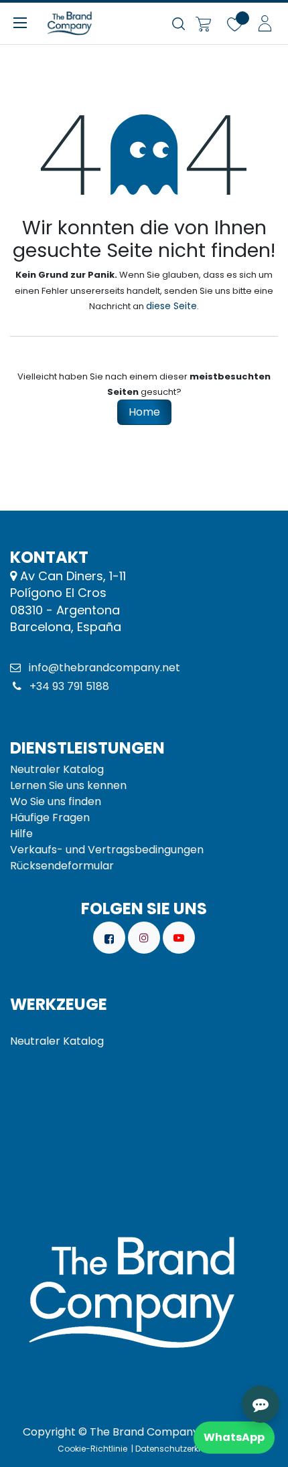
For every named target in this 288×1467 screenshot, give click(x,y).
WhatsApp (234, 1437)
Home (144, 412)
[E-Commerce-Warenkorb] (203, 23)
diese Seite (171, 306)
